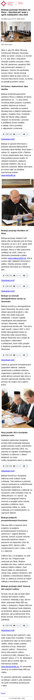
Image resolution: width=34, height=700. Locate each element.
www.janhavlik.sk (8, 175)
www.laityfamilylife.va (10, 666)
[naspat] (3, 693)
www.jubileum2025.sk (17, 258)
